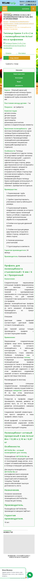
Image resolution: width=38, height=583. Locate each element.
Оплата (8, 53)
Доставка (22, 53)
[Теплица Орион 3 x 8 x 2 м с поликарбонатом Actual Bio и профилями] (19, 45)
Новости (8, 532)
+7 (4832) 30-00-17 (30, 1)
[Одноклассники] (26, 577)
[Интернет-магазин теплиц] (9, 2)
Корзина (25, 9)
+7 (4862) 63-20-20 (30, 4)
